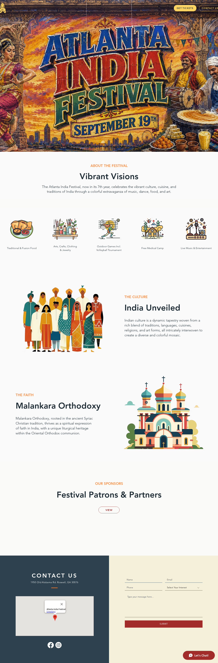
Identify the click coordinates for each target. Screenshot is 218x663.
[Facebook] (51, 645)
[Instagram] (58, 645)
